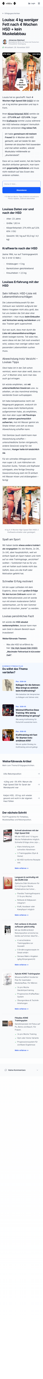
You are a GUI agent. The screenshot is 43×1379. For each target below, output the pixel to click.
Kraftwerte (12, 121)
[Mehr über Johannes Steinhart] (4, 41)
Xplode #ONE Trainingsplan (27, 973)
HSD (30, 101)
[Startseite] (9, 3)
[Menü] (39, 3)
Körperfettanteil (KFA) (18, 114)
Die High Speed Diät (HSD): (24, 648)
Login (33, 3)
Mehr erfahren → (21, 868)
